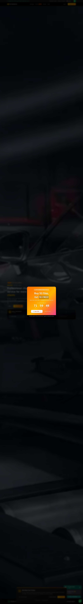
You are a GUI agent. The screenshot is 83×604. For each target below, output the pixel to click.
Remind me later (48, 311)
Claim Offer (36, 311)
